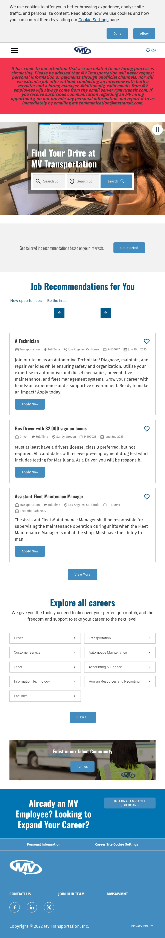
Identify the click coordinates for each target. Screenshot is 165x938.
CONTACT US (20, 894)
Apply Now (30, 404)
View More (82, 574)
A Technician (27, 341)
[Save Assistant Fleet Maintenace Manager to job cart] (146, 496)
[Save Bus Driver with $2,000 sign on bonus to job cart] (146, 428)
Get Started (129, 248)
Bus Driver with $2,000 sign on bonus (51, 428)
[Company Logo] (82, 50)
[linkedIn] (32, 907)
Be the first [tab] (56, 300)
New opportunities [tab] (26, 300)
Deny (117, 34)
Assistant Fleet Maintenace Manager (49, 496)
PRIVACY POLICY (142, 926)
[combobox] (49, 181)
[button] (83, 717)
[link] (82, 766)
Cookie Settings (93, 19)
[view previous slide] (59, 313)
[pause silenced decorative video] (157, 129)
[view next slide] (106, 313)
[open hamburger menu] (14, 50)
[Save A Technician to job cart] (146, 341)
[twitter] (49, 907)
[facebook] (14, 907)
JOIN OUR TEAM (71, 894)
